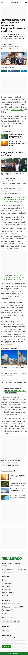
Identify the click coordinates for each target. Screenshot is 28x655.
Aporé (7, 460)
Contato (5, 596)
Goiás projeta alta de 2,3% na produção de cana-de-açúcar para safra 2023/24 (15, 199)
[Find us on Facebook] (3, 621)
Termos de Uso (7, 610)
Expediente (6, 586)
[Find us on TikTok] (18, 621)
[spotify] (3, 630)
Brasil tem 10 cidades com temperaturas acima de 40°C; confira (18, 143)
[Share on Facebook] (11, 71)
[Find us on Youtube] (15, 621)
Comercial (6, 589)
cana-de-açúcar (17, 109)
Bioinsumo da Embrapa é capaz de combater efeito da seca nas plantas (14, 277)
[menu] (2, 2)
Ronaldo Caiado (12, 463)
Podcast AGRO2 (8, 592)
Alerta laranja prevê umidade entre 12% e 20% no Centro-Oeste (17, 477)
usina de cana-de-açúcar (10, 465)
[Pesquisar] (26, 2)
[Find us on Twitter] (7, 621)
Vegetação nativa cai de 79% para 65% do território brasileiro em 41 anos (17, 136)
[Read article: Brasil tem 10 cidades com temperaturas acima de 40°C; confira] (4, 143)
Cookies (5, 613)
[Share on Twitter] (17, 71)
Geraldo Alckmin (15, 460)
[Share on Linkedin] (24, 71)
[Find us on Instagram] (11, 621)
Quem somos (7, 583)
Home (4, 580)
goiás (3, 463)
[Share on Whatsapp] (4, 71)
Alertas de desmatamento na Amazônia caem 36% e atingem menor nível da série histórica (18, 483)
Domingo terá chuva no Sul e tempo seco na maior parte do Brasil (18, 497)
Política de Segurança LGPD (12, 607)
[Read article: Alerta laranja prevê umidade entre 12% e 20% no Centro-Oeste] (5, 477)
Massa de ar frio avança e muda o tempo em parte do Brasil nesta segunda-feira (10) (18, 490)
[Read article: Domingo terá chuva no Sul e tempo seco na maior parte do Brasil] (5, 497)
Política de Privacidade (10, 604)
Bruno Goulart (7, 44)
